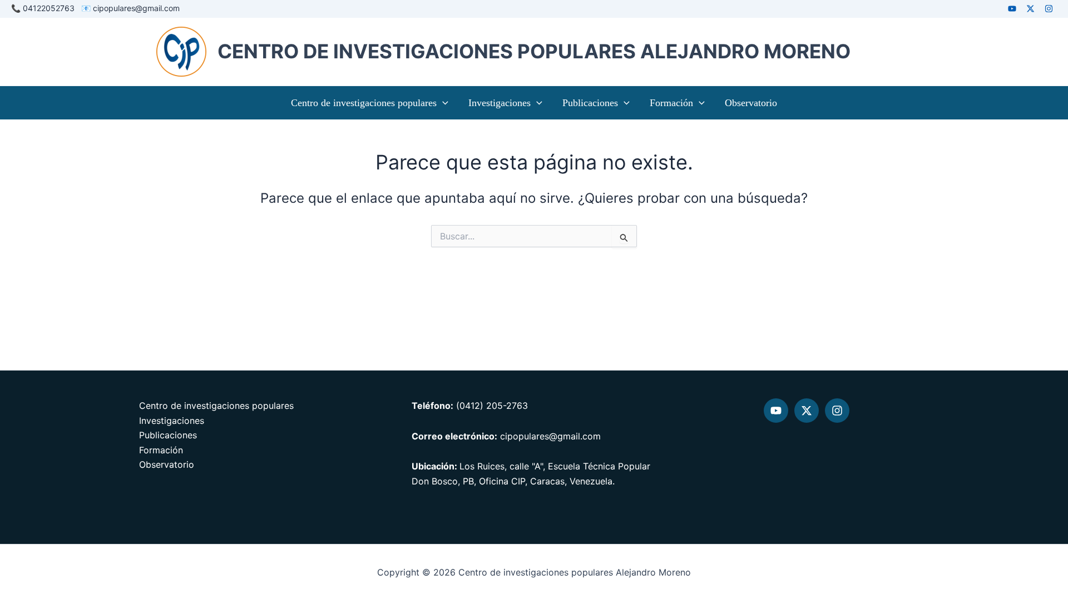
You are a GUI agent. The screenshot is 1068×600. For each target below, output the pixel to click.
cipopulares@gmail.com (135, 8)
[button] (442, 102)
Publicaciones (590, 102)
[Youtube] (1012, 9)
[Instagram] (1049, 9)
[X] (1030, 9)
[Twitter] (806, 410)
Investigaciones (499, 102)
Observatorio (751, 102)
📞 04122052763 (45, 8)
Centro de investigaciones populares (364, 102)
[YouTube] (776, 410)
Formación (671, 102)
